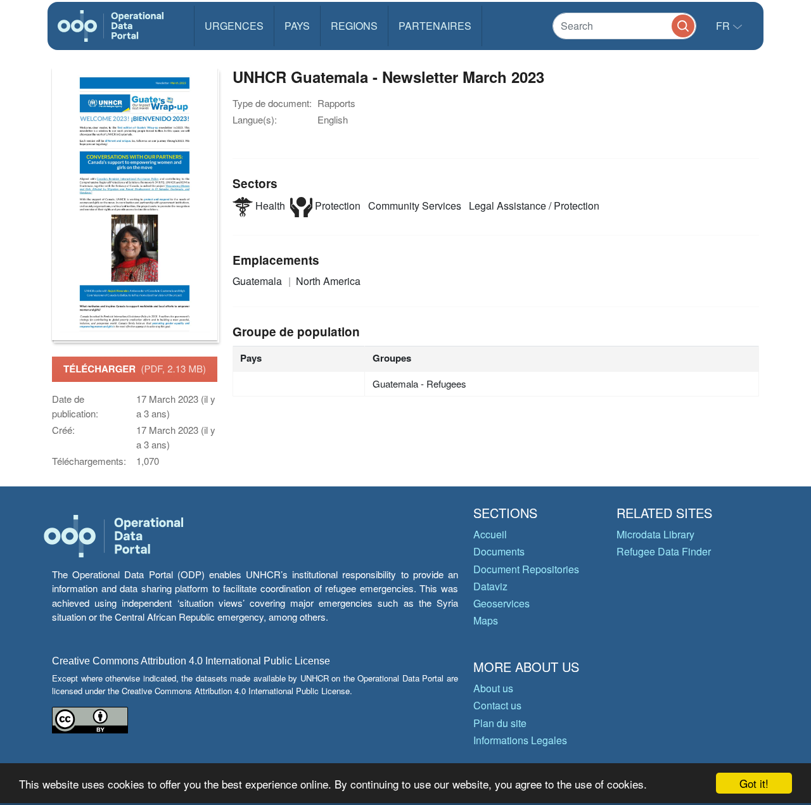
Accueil (490, 534)
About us (493, 688)
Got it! (754, 783)
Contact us (497, 705)
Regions (354, 25)
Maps (485, 620)
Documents (499, 551)
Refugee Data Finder (663, 551)
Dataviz (490, 586)
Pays (297, 25)
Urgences (234, 25)
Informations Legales (520, 740)
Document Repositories (526, 569)
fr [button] (724, 25)
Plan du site (500, 723)
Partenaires (435, 25)
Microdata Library (655, 534)
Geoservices (501, 603)
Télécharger (134, 369)
